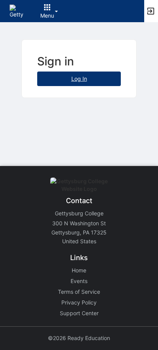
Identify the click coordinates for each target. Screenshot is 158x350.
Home (79, 270)
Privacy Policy (79, 302)
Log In (79, 78)
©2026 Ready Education (79, 338)
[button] (16, 10)
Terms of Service (79, 291)
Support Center (79, 313)
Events (79, 281)
